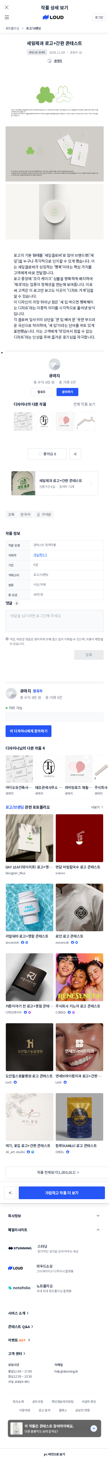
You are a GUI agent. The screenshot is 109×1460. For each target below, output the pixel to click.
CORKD (61, 1012)
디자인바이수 (14, 1012)
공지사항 (37, 1401)
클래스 (63, 1410)
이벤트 (17, 1340)
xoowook (12, 942)
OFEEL (60, 1152)
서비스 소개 (16, 1313)
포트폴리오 (12, 28)
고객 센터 (15, 1353)
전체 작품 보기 (84, 404)
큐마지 (54, 375)
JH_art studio (15, 1152)
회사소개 (18, 1401)
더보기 (95, 807)
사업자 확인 (89, 1401)
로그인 (99, 17)
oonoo (60, 873)
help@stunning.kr (66, 1371)
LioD (9, 1082)
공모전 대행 (82, 1410)
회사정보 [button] (14, 1215)
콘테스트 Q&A (19, 1326)
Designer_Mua (15, 873)
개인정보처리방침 (62, 1401)
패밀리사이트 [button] (17, 1229)
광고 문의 (44, 1410)
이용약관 (24, 1410)
